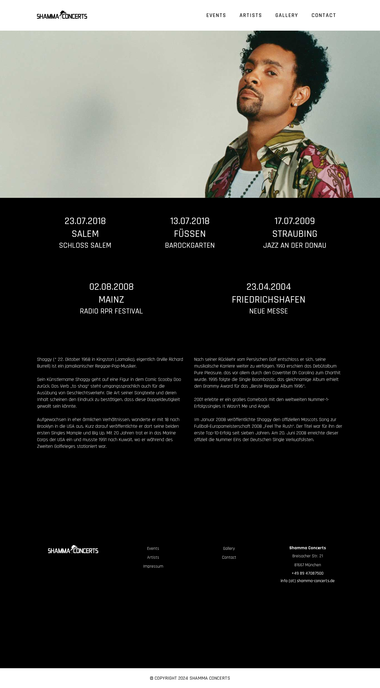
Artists (153, 557)
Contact (229, 557)
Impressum (153, 566)
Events (153, 548)
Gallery (229, 548)
